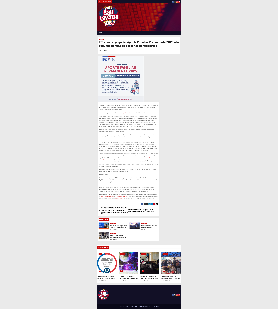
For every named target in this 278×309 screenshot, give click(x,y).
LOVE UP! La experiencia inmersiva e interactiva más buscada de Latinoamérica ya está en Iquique (128, 279)
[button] (179, 32)
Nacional (101, 39)
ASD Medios (156, 306)
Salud (100, 254)
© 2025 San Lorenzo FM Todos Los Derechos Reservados (132, 306)
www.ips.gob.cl (119, 199)
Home (101, 32)
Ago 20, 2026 (144, 229)
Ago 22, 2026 (102, 281)
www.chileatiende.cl (104, 160)
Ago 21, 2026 (113, 229)
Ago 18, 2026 (113, 239)
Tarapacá (122, 254)
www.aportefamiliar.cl (125, 113)
